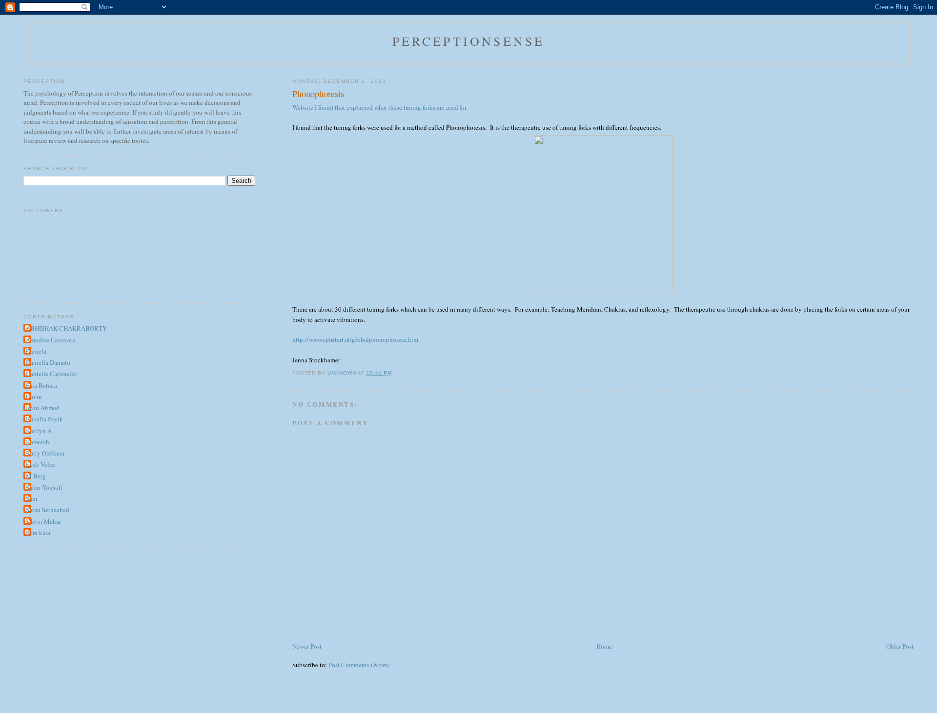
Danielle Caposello (51, 373)
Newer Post (307, 646)
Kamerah (37, 441)
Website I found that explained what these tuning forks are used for (379, 107)
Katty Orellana (45, 453)
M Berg (36, 476)
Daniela (36, 351)
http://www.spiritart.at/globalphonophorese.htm (355, 339)
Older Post (900, 646)
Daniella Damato (48, 362)
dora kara (38, 532)
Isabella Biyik (44, 419)
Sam (31, 498)
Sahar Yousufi (44, 487)
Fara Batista (41, 385)
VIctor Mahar (43, 521)
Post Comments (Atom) (358, 664)
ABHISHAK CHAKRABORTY (66, 328)
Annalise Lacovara (50, 340)
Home (604, 646)
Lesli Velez (40, 464)
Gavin (34, 396)
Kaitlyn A (39, 430)
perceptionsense (468, 41)
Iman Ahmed (43, 407)
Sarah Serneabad (47, 509)
